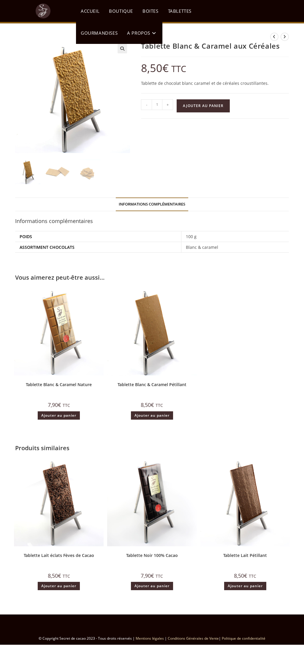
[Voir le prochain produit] (285, 37)
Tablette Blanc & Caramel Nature (59, 384)
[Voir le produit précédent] (274, 37)
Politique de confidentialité (243, 638)
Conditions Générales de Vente (193, 638)
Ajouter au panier (203, 105)
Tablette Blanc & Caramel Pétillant (152, 384)
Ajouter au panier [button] (58, 415)
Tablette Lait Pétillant (245, 555)
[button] (122, 48)
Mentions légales (150, 638)
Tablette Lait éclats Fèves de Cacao (59, 555)
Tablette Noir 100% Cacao (152, 555)
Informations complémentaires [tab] (152, 204)
